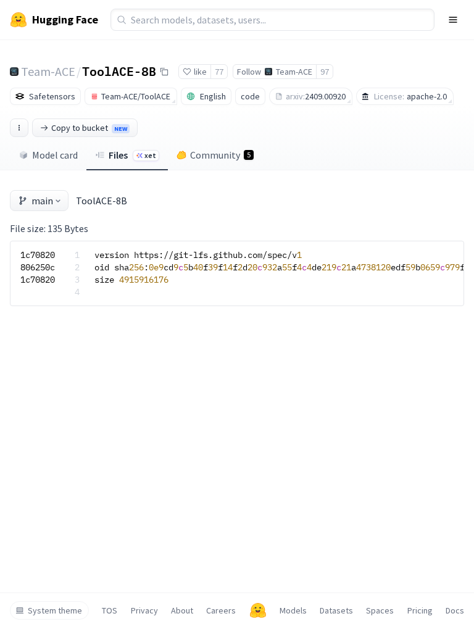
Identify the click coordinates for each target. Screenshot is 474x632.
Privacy (144, 610)
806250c (37, 267)
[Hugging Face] (258, 610)
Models (293, 610)
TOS (109, 610)
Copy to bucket (89, 127)
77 (219, 71)
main (42, 200)
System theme (55, 610)
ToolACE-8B (119, 71)
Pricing (420, 610)
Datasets (336, 610)
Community (220, 155)
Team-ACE (48, 71)
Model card (55, 155)
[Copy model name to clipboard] (164, 71)
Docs (455, 610)
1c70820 (37, 254)
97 (324, 71)
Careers (221, 610)
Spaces (380, 610)
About (182, 610)
